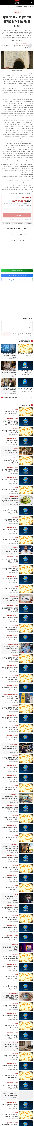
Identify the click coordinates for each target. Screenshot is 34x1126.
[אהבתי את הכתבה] (21, 234)
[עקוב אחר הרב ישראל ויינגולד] (12, 224)
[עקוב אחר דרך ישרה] (3, 224)
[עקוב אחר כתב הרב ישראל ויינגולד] (15, 44)
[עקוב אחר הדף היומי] (25, 224)
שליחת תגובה (6, 334)
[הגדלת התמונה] (30, 53)
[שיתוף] (3, 45)
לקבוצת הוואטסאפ (15, 271)
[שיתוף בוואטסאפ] (6, 45)
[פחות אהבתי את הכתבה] (12, 234)
